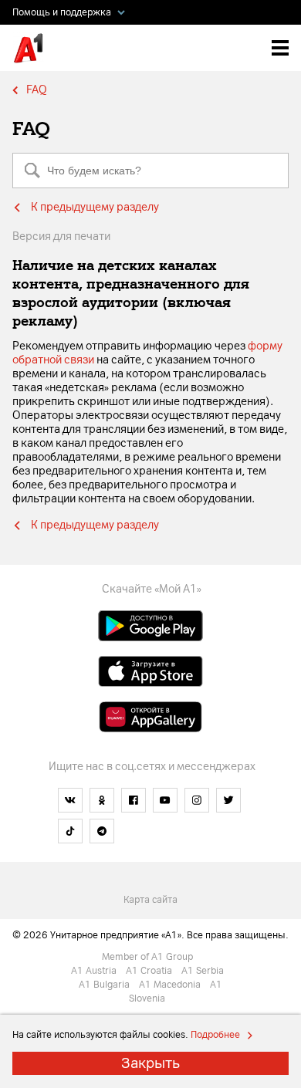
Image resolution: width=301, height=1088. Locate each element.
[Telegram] (102, 831)
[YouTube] (165, 800)
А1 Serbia (206, 970)
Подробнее (214, 1034)
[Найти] (32, 170)
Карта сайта (150, 899)
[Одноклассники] (102, 800)
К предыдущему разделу (95, 207)
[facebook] (133, 800)
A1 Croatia (152, 970)
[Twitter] (228, 800)
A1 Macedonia (173, 984)
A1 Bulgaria (108, 984)
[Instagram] (196, 800)
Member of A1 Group (151, 956)
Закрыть (150, 1063)
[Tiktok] (70, 831)
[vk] (70, 800)
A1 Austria (97, 970)
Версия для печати (61, 236)
